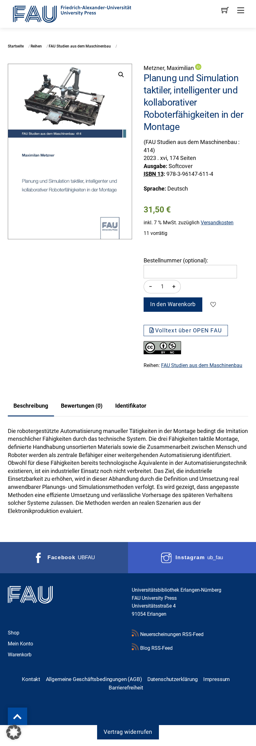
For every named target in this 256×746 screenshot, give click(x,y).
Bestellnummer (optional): (176, 260)
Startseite (16, 46)
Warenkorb (20, 655)
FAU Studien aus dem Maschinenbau (80, 46)
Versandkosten (217, 223)
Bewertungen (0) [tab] (81, 405)
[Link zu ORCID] (198, 68)
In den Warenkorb (173, 304)
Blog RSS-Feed (156, 648)
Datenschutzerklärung (172, 679)
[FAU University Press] (79, 13)
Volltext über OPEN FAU (188, 330)
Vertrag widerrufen (128, 732)
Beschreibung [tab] (30, 405)
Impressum (216, 679)
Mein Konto (20, 644)
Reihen (36, 46)
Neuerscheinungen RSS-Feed (171, 634)
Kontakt (31, 679)
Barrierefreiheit (126, 687)
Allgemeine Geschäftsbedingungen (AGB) (94, 679)
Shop (13, 633)
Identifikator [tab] (130, 405)
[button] (121, 74)
